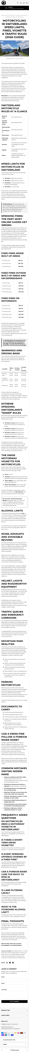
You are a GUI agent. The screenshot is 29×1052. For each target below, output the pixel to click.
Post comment (14, 1001)
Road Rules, (24, 15)
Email (2, 983)
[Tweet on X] (7, 962)
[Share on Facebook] (9, 962)
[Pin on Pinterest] (12, 962)
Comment (4, 989)
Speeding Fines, (10, 17)
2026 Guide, (4, 15)
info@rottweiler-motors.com (9, 1024)
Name (3, 977)
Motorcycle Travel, (14, 15)
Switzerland (19, 17)
